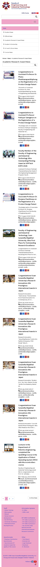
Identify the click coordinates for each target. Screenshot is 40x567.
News (4, 28)
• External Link (26, 541)
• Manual (6, 514)
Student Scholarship (10, 44)
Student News (8, 32)
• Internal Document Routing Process (9, 524)
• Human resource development (9, 517)
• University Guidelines (10, 522)
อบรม (25, 485)
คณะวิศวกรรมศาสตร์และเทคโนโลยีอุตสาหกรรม (26, 99)
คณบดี (22, 479)
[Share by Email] (28, 107)
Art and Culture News (11, 48)
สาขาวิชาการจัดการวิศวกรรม (26, 265)
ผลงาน (34, 100)
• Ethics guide (8, 512)
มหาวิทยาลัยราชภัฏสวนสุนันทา (26, 102)
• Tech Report (25, 539)
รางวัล (20, 186)
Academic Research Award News (14, 40)
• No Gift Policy (8, 520)
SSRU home (25, 13)
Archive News (33, 498)
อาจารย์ (20, 104)
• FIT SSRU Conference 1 (28, 524)
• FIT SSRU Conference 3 (29, 520)
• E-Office (24, 510)
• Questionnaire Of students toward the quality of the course (10, 545)
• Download (25, 545)
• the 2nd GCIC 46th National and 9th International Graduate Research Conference (28, 528)
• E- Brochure (25, 547)
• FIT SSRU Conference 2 (29, 522)
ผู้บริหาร (34, 220)
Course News (8, 52)
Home (4, 58)
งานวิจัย (34, 182)
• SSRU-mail (25, 512)
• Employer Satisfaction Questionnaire (10, 540)
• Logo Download (26, 543)
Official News (8, 36)
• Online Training (8, 510)
